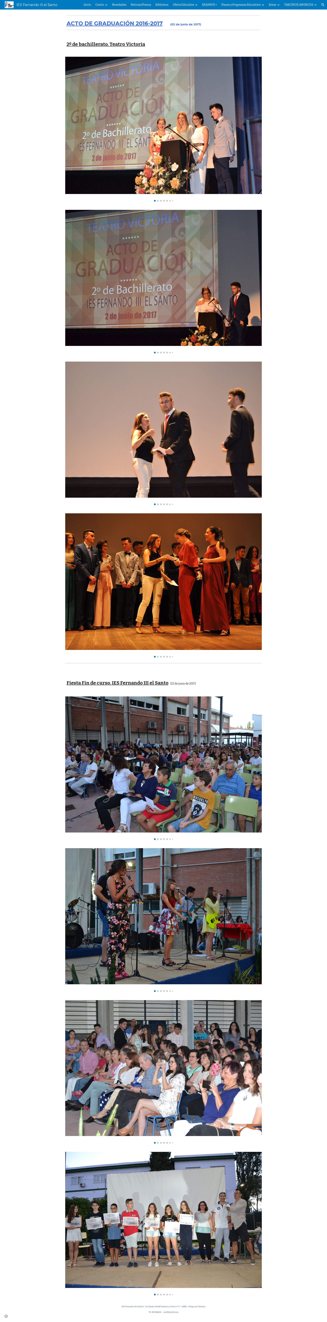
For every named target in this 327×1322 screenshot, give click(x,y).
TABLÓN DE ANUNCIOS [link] (298, 4)
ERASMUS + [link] (209, 4)
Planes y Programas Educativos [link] (241, 4)
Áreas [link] (272, 4)
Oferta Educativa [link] (183, 4)
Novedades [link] (119, 4)
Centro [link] (99, 4)
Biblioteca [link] (161, 4)
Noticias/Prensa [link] (141, 4)
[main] (163, 23)
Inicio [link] (87, 4)
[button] (323, 5)
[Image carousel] (163, 129)
